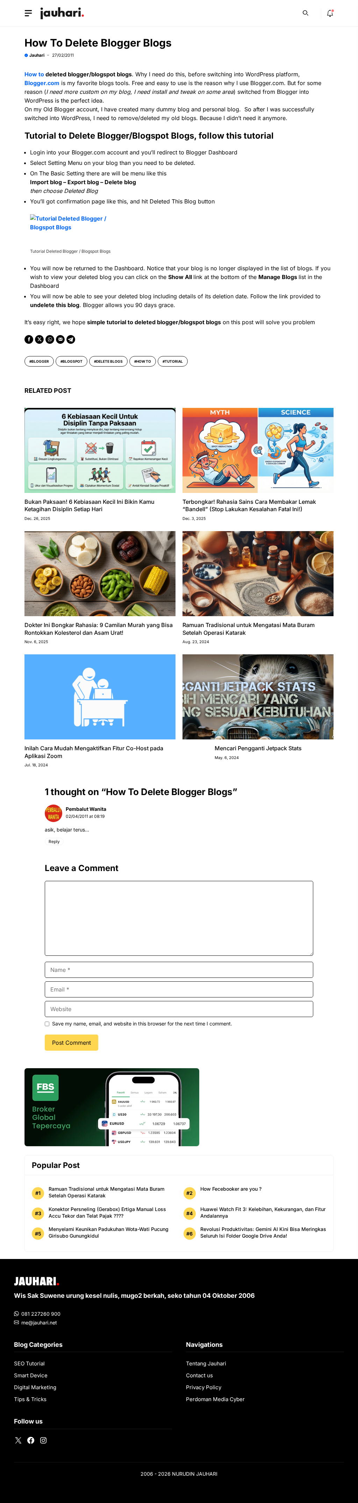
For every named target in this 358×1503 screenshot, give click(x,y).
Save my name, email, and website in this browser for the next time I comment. (142, 1024)
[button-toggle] (28, 13)
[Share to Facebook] (28, 339)
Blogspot (73, 361)
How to (34, 74)
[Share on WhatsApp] (49, 339)
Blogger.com (41, 82)
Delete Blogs (109, 361)
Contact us (199, 1375)
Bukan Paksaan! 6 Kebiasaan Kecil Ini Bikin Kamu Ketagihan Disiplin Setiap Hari (89, 505)
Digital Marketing (35, 1387)
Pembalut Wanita (86, 809)
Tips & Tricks (30, 1399)
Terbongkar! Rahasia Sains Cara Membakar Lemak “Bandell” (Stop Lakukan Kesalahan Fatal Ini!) (249, 505)
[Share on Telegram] (70, 339)
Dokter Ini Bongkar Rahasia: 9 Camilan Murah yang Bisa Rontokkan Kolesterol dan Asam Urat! (98, 628)
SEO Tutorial (29, 1363)
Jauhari (36, 55)
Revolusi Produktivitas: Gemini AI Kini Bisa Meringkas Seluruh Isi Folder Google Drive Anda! (263, 1232)
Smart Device (31, 1375)
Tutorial (174, 361)
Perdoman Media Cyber (215, 1399)
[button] (305, 12)
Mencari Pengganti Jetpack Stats (258, 748)
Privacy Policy (203, 1387)
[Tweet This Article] (39, 339)
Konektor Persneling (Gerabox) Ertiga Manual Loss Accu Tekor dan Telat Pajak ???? (107, 1212)
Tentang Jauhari (206, 1363)
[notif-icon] (330, 13)
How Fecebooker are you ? (231, 1189)
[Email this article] (60, 339)
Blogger (40, 361)
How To (143, 361)
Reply (54, 841)
